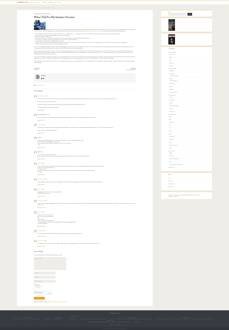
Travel (170, 119)
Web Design (171, 155)
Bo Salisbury (40, 124)
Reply (45, 110)
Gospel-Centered (172, 54)
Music (170, 116)
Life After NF (171, 100)
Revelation (171, 65)
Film (170, 128)
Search (169, 12)
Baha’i (170, 60)
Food (170, 125)
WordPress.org (171, 186)
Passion (45, 2)
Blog (55, 2)
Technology (171, 139)
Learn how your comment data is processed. (59, 301)
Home (18, 7)
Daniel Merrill (171, 83)
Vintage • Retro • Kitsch (173, 145)
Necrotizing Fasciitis (172, 95)
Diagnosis (171, 102)
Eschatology (171, 63)
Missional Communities (173, 92)
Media (170, 148)
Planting (170, 86)
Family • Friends (171, 167)
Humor (170, 133)
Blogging (170, 153)
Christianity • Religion (172, 52)
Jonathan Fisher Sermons (174, 75)
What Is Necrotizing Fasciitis (174, 105)
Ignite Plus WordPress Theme (110, 328)
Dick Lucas (171, 78)
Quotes (170, 161)
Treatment (171, 97)
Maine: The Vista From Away (174, 158)
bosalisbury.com (22, 2)
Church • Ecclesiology (172, 68)
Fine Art (170, 130)
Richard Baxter (171, 70)
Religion (170, 57)
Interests (50, 2)
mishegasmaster (41, 179)
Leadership (171, 89)
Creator (48, 13)
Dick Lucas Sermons (173, 80)
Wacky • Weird (171, 136)
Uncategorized (26, 7)
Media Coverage (172, 111)
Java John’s (74, 33)
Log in (169, 178)
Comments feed (171, 183)
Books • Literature (171, 150)
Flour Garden (64, 33)
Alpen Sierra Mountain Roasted (94, 31)
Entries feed (170, 180)
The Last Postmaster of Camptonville (175, 164)
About (59, 2)
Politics (170, 142)
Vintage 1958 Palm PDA (131, 69)
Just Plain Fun (171, 122)
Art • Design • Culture (172, 114)
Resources (171, 108)
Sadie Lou (40, 163)
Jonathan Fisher (172, 73)
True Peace (36, 69)
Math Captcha (37, 284)
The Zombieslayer (42, 96)
